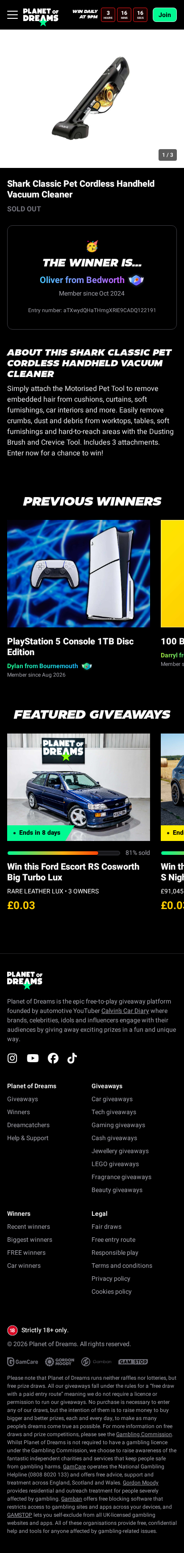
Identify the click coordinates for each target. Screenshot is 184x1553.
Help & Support (28, 1138)
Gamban (71, 1499)
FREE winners (26, 1252)
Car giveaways (112, 1099)
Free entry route (113, 1239)
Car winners (24, 1265)
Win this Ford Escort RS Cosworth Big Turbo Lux (73, 872)
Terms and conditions (122, 1265)
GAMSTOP (19, 1515)
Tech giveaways (114, 1112)
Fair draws (106, 1226)
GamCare (74, 1467)
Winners (18, 1112)
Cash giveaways (114, 1138)
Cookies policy (112, 1291)
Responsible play (115, 1252)
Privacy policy (111, 1278)
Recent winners (28, 1226)
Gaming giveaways (118, 1125)
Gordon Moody (141, 1483)
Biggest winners (29, 1239)
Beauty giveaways (117, 1190)
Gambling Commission (144, 1434)
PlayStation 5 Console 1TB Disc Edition (70, 647)
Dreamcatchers (28, 1125)
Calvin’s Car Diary (125, 1011)
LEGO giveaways (115, 1164)
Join (165, 15)
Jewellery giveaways (120, 1151)
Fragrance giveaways (121, 1177)
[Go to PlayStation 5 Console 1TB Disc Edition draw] (78, 573)
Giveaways (22, 1099)
